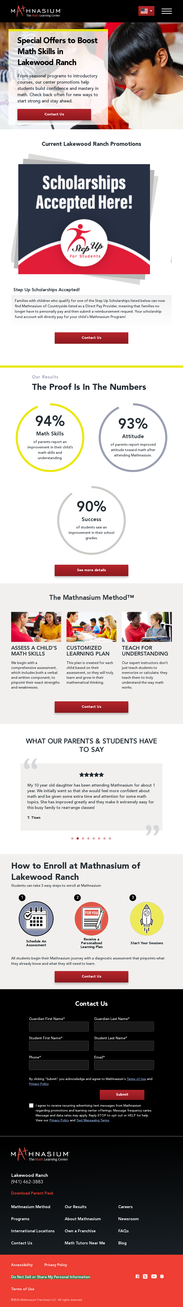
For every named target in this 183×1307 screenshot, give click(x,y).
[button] (72, 838)
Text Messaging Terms (92, 1120)
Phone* (35, 1057)
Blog (122, 1243)
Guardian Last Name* (112, 1019)
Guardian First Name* (47, 1019)
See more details (91, 570)
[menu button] (146, 11)
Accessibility (22, 1265)
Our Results (76, 1207)
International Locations (33, 1231)
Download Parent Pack (32, 1193)
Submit (122, 1095)
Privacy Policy (38, 1084)
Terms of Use (136, 1079)
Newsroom (128, 1219)
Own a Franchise (80, 1231)
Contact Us (21, 1243)
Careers (125, 1207)
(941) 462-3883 (27, 1182)
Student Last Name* (110, 1038)
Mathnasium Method (30, 1207)
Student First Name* (45, 1038)
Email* (99, 1057)
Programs (20, 1219)
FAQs (123, 1231)
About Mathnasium (83, 1219)
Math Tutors (85, 1243)
